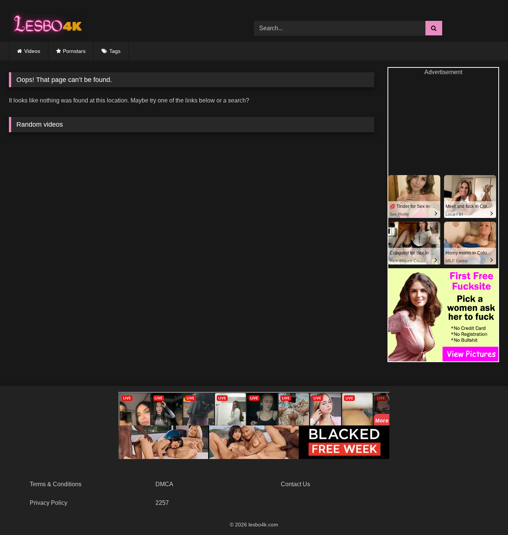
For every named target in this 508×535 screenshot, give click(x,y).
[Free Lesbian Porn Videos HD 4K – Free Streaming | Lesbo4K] (46, 23)
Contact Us (295, 484)
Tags (114, 51)
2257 (162, 503)
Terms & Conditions (55, 484)
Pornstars (74, 51)
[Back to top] (485, 513)
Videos (32, 51)
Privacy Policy (48, 503)
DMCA (164, 484)
